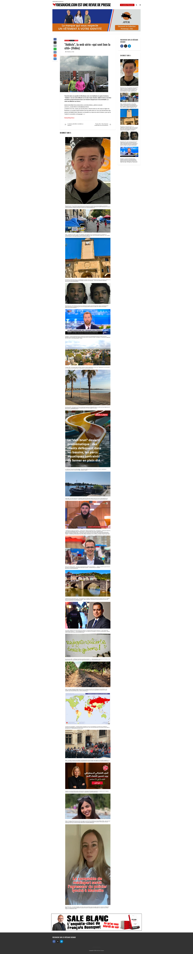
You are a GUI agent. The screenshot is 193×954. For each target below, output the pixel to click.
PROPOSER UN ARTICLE (58, 1)
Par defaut (67, 40)
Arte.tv (72, 117)
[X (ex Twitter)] (125, 46)
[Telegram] (129, 46)
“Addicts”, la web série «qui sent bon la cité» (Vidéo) (87, 46)
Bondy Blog (67, 117)
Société (76, 40)
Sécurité (72, 40)
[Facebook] (121, 46)
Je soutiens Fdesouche (127, 5)
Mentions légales (100, 950)
